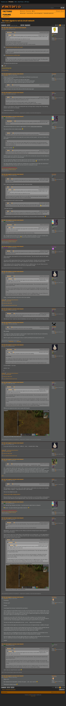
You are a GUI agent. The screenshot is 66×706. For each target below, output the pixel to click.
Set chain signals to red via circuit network (18, 20)
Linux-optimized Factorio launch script (10, 305)
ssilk (52, 121)
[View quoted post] (15, 32)
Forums (11, 1)
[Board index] (12, 7)
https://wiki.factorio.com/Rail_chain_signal (14, 47)
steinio (53, 33)
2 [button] (58, 25)
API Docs (27, 1)
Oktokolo (53, 464)
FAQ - (9, 169)
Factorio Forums (7, 13)
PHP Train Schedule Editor (6, 374)
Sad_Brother (9, 32)
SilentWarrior (6, 598)
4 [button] (61, 25)
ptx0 (52, 277)
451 (54, 386)
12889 (55, 126)
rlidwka (53, 479)
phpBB (30, 694)
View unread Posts (5, 70)
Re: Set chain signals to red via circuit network (14, 27)
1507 (55, 281)
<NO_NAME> (9, 121)
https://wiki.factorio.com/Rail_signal (13, 55)
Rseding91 (53, 246)
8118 (55, 648)
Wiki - (11, 169)
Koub (5, 645)
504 (54, 313)
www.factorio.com (6, 16)
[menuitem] (28, 11)
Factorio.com (4, 1)
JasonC (53, 92)
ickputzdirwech (8, 22)
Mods (3, 475)
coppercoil (53, 308)
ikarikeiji (8, 251)
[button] (55, 25)
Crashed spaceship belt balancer (12, 299)
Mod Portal (20, 1)
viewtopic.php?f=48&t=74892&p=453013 (12, 494)
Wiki (16, 1)
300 (54, 331)
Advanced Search (12, 168)
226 (54, 78)
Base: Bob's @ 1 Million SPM (7, 303)
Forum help (14, 169)
